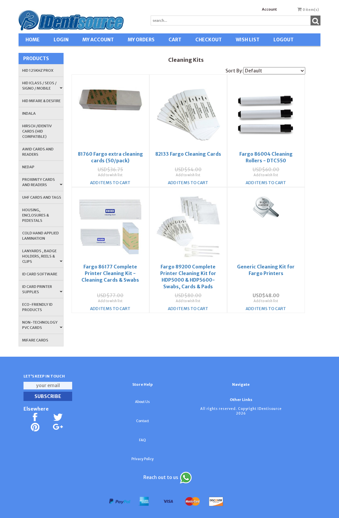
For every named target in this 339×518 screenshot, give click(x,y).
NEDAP (28, 167)
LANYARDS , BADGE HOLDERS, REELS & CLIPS (39, 256)
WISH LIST (248, 40)
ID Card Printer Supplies (37, 289)
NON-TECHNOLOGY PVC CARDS (40, 325)
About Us (142, 402)
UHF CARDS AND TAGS (41, 197)
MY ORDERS (141, 40)
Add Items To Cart (110, 182)
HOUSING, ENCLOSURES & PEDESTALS (35, 215)
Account (269, 9)
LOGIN (61, 40)
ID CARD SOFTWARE (39, 274)
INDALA (29, 113)
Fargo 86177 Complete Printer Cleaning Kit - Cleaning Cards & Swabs (110, 273)
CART (175, 40)
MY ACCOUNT (98, 40)
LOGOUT (283, 40)
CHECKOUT (208, 40)
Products (36, 58)
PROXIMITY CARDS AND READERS (38, 182)
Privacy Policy (142, 459)
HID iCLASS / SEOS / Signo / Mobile (39, 86)
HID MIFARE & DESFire (41, 101)
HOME (32, 40)
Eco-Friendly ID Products (37, 307)
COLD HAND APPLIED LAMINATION (40, 236)
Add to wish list (110, 175)
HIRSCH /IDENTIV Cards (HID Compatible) (37, 131)
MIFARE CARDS (35, 340)
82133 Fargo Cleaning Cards (188, 154)
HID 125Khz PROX (37, 70)
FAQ (142, 440)
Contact (142, 421)
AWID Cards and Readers (38, 152)
